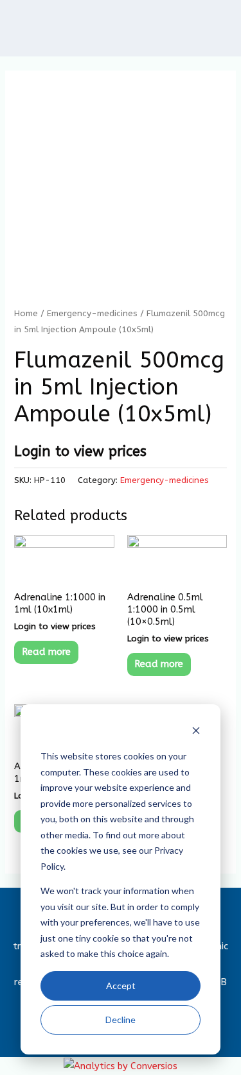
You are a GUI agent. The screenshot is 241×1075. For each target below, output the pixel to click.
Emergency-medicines (92, 314)
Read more (46, 652)
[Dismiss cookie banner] (196, 732)
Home (26, 314)
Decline (120, 1019)
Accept (121, 985)
